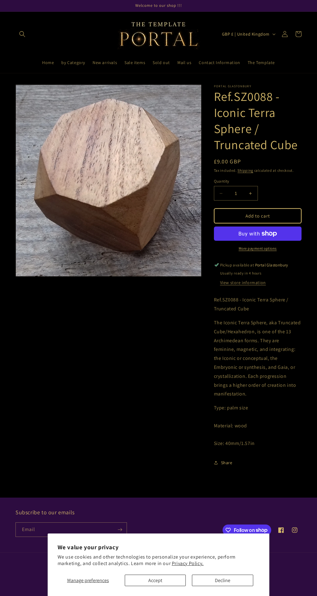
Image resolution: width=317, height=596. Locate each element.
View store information (243, 282)
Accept (155, 580)
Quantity (221, 181)
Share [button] (226, 462)
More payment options (258, 248)
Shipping (245, 170)
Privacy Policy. (188, 563)
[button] (22, 34)
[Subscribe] (120, 529)
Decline (222, 580)
